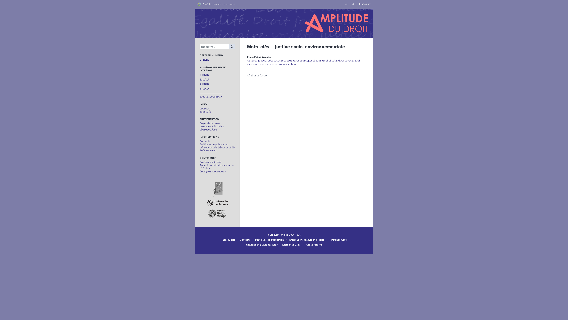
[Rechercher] (232, 46)
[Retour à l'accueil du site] (284, 23)
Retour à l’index (258, 75)
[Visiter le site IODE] (217, 189)
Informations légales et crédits (217, 147)
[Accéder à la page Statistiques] (346, 4)
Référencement (208, 150)
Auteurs (204, 108)
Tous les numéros (210, 96)
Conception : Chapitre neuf (261, 244)
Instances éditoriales (212, 126)
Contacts (205, 141)
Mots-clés (205, 111)
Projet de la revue (210, 123)
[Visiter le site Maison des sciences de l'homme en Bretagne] (217, 213)
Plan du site (228, 239)
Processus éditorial (211, 162)
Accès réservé (314, 244)
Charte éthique (208, 129)
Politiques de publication (214, 144)
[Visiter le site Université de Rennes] (217, 203)
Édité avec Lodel (291, 244)
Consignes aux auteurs (213, 171)
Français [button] (364, 4)
